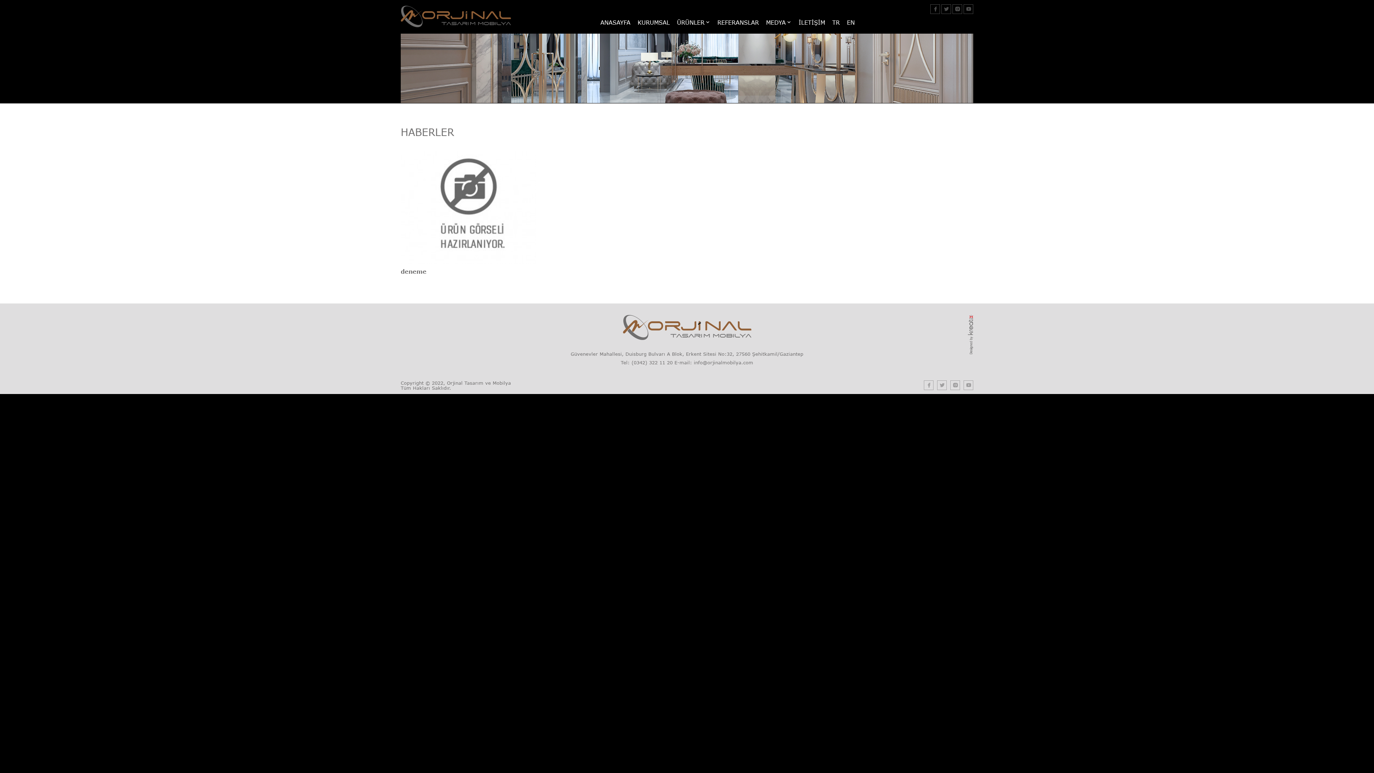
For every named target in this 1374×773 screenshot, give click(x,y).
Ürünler (691, 22)
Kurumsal (654, 22)
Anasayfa (615, 22)
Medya (776, 22)
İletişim (812, 22)
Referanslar (738, 22)
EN (851, 22)
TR (836, 22)
